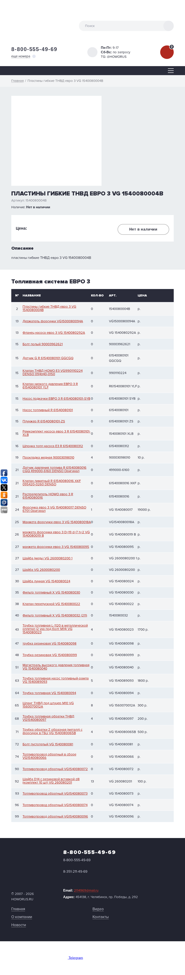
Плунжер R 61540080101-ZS (44, 421)
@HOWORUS (117, 57)
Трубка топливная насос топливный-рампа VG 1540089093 (56, 680)
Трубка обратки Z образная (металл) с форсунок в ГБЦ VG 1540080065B (52, 731)
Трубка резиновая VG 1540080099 (50, 655)
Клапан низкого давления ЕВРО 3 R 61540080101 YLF (50, 385)
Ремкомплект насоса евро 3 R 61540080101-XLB (56, 433)
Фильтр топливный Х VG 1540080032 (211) (55, 615)
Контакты (100, 916)
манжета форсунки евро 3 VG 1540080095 (56, 547)
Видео (98, 909)
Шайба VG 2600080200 (41, 570)
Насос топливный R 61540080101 (48, 410)
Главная (18, 909)
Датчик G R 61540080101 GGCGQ (48, 358)
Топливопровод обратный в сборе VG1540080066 (49, 756)
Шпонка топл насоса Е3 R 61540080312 (53, 446)
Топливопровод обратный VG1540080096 (55, 816)
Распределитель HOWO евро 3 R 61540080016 (48, 496)
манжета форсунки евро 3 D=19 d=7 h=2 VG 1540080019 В (56, 534)
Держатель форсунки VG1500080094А (53, 321)
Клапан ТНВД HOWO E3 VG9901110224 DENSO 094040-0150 (53, 372)
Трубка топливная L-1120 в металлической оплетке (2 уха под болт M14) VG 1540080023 (55, 629)
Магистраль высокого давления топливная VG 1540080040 (56, 666)
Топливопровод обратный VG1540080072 (55, 769)
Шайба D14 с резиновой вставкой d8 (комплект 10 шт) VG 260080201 (51, 781)
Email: (80, 890)
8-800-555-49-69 (34, 49)
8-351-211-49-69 (75, 871)
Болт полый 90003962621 (43, 344)
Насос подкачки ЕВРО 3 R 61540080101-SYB (56, 398)
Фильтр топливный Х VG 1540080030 (51, 592)
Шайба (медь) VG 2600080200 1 (47, 558)
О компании (21, 916)
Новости (18, 925)
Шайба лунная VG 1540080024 (46, 581)
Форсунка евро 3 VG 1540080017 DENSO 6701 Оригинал (54, 509)
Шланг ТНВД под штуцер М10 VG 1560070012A (48, 705)
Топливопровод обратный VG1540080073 (55, 793)
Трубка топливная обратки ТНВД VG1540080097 (48, 718)
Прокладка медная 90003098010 (48, 457)
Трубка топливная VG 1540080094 (49, 693)
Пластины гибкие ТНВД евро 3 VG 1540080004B (49, 308)
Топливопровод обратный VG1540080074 (55, 805)
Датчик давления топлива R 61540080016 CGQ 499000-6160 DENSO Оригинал (54, 469)
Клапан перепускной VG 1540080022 (51, 604)
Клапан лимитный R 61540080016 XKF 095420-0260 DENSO (52, 482)
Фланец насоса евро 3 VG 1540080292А (54, 332)
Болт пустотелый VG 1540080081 (48, 744)
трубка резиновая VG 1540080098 (49, 643)
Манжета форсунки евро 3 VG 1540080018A (57, 522)
